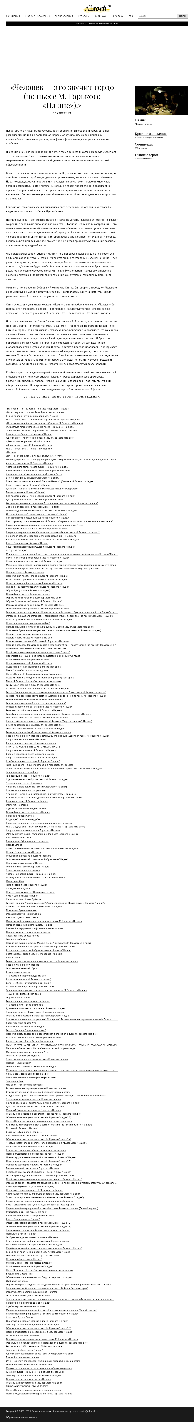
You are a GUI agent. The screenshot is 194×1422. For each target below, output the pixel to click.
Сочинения (92, 23)
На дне (114, 23)
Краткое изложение (151, 134)
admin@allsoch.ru (88, 1411)
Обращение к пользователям (21, 1417)
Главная (80, 23)
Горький (104, 23)
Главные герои (146, 155)
